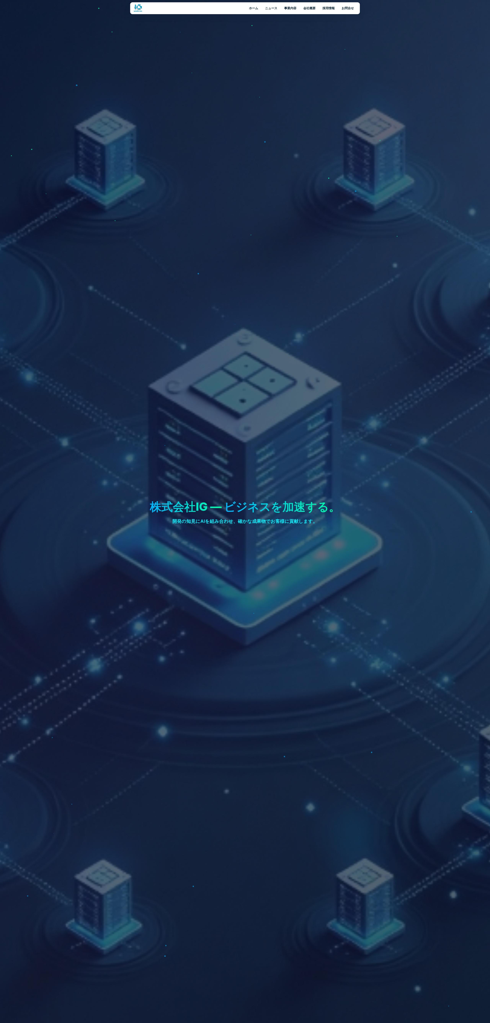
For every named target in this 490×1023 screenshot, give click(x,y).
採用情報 (329, 8)
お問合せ (348, 8)
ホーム (253, 8)
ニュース (271, 8)
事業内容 (290, 8)
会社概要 (309, 8)
